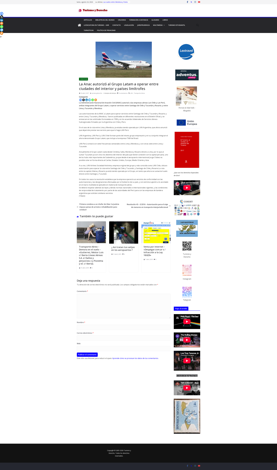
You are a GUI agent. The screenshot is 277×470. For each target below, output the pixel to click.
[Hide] (1, 37)
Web (79, 343)
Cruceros (122, 20)
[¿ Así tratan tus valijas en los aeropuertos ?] (123, 222)
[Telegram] (89, 100)
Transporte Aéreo (139, 93)
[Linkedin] (86, 100)
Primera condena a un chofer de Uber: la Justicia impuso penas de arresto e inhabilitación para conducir (99, 207)
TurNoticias (89, 30)
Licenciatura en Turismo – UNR (96, 25)
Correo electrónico (85, 333)
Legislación (129, 25)
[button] (164, 25)
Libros (165, 20)
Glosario (155, 20)
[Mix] (1, 23)
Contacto (116, 25)
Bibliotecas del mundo (104, 20)
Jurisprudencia (143, 25)
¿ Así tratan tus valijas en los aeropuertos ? (123, 248)
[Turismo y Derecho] (79, 25)
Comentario (82, 291)
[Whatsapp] (92, 100)
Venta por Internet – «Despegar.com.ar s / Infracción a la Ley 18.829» (154, 251)
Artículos (88, 20)
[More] (95, 100)
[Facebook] (80, 100)
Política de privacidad (106, 30)
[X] (83, 100)
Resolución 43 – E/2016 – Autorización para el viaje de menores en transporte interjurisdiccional (147, 205)
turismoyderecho (97, 93)
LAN (131, 93)
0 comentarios (123, 93)
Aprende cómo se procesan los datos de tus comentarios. (135, 358)
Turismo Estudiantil (176, 25)
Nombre (81, 322)
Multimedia (158, 25)
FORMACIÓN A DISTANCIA (138, 20)
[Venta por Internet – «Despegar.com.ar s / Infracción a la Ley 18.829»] (156, 222)
